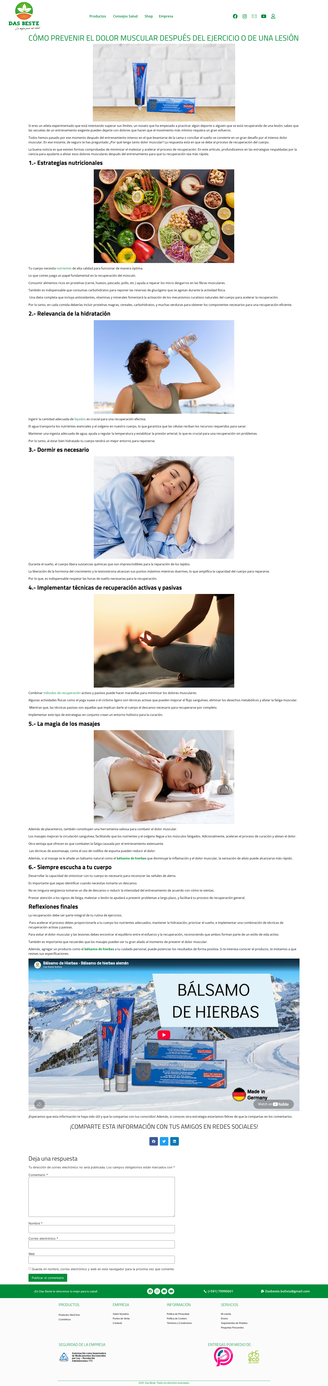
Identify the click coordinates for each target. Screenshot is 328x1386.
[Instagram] (244, 16)
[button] (153, 1141)
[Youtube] (263, 16)
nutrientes (64, 268)
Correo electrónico (43, 1238)
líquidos (80, 419)
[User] (273, 16)
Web (31, 1253)
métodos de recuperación (62, 693)
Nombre (35, 1223)
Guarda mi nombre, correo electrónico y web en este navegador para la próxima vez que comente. (103, 1269)
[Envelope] (164, 1291)
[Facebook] (235, 16)
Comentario (38, 1174)
